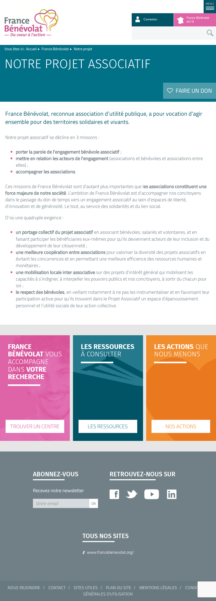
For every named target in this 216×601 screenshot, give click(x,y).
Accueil (31, 49)
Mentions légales (158, 587)
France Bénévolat (55, 49)
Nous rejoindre (24, 587)
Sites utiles (86, 587)
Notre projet (83, 49)
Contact (57, 587)
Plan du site (118, 587)
